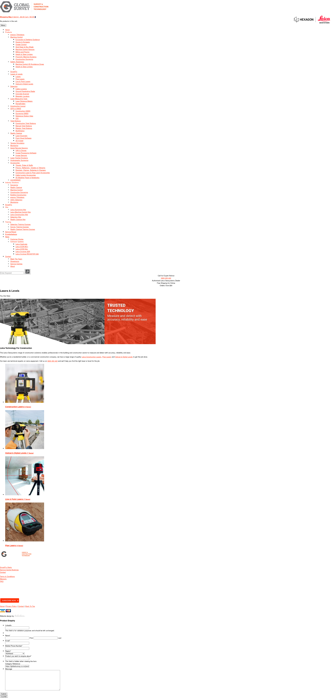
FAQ (1, 581)
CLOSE (4, 697)
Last (59, 638)
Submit (3, 694)
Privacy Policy (11, 606)
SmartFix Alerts (6, 567)
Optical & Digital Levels (124, 357)
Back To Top (30, 606)
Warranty (3, 579)
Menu (3, 25)
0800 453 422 (166, 278)
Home (2, 606)
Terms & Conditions (7, 576)
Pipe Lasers (106, 357)
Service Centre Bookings (9, 570)
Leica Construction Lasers (91, 357)
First (31, 638)
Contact (3, 572)
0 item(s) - (12, 17)
